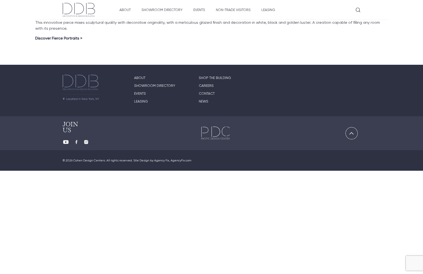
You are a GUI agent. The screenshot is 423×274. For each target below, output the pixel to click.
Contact (207, 93)
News (203, 101)
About (125, 10)
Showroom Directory (162, 10)
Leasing (268, 10)
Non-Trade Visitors (233, 10)
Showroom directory (154, 86)
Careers (206, 86)
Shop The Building (215, 78)
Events (199, 10)
